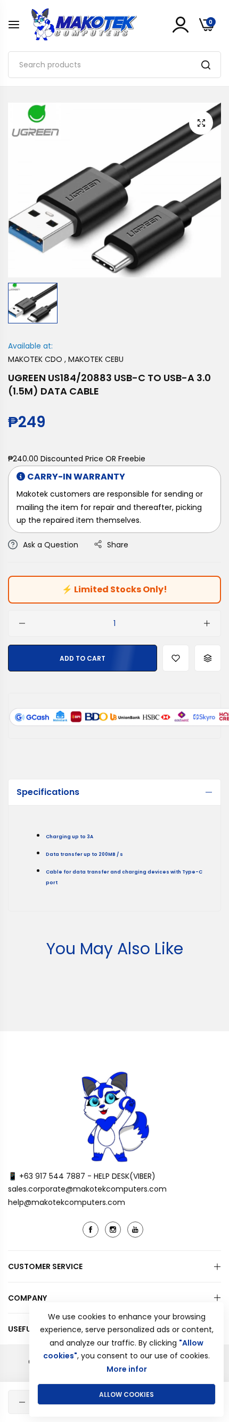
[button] (175, 658)
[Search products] (206, 64)
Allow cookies (126, 1394)
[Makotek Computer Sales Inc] (83, 24)
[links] (92, 1230)
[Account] (181, 25)
